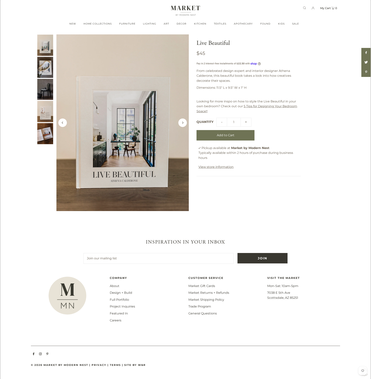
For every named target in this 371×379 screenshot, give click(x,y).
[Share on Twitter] (366, 62)
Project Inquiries (122, 306)
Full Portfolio (119, 299)
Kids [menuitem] (281, 23)
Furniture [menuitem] (127, 23)
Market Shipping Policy (206, 299)
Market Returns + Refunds (208, 293)
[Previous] (62, 122)
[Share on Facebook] (366, 53)
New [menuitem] (72, 23)
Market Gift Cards (201, 286)
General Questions (202, 313)
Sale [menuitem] (295, 23)
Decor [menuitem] (181, 23)
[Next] (182, 122)
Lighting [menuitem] (149, 23)
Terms (115, 364)
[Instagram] (40, 354)
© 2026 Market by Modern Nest (59, 364)
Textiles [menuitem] (220, 23)
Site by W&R (135, 364)
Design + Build (121, 293)
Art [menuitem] (166, 23)
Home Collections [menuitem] (97, 23)
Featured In (119, 313)
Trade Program (199, 306)
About (114, 286)
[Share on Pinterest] (366, 72)
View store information (216, 167)
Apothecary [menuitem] (243, 23)
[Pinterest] (47, 354)
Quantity (205, 122)
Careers (115, 320)
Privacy (99, 364)
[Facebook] (33, 354)
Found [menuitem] (265, 23)
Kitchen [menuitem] (200, 23)
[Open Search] (304, 8)
